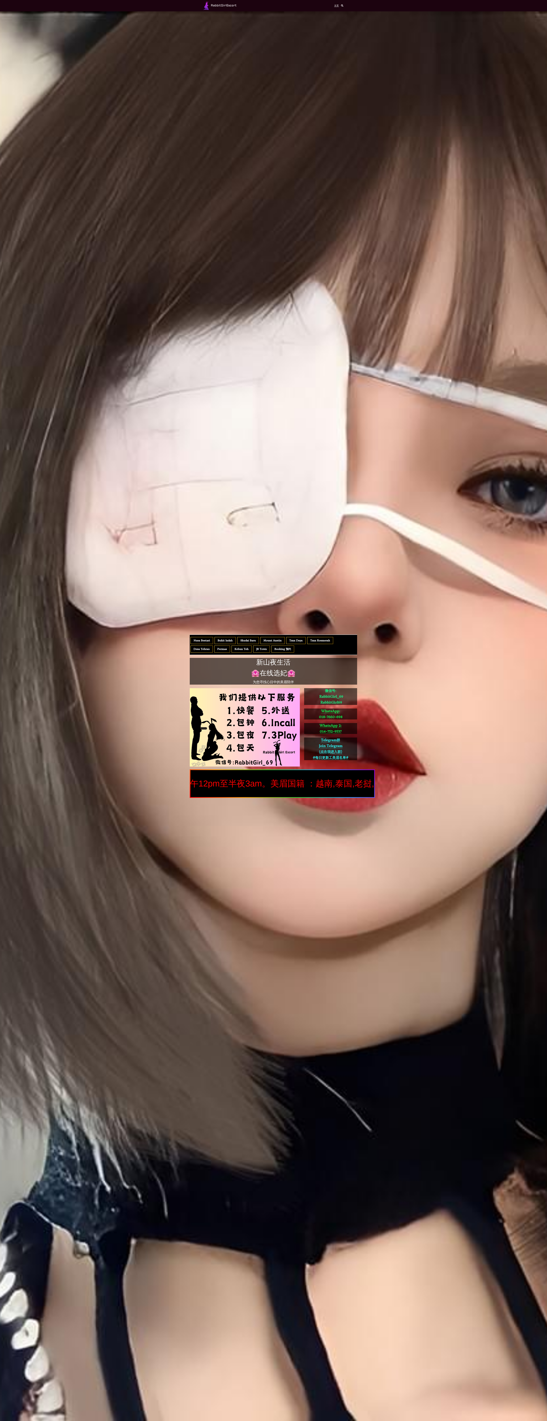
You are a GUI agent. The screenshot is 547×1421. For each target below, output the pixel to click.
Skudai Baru (248, 640)
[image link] (206, 5)
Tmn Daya (296, 640)
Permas (222, 649)
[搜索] (342, 5)
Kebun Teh (242, 649)
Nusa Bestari (202, 640)
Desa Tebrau (202, 649)
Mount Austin (273, 640)
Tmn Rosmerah (320, 640)
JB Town (261, 649)
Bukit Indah (225, 640)
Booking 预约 (282, 649)
